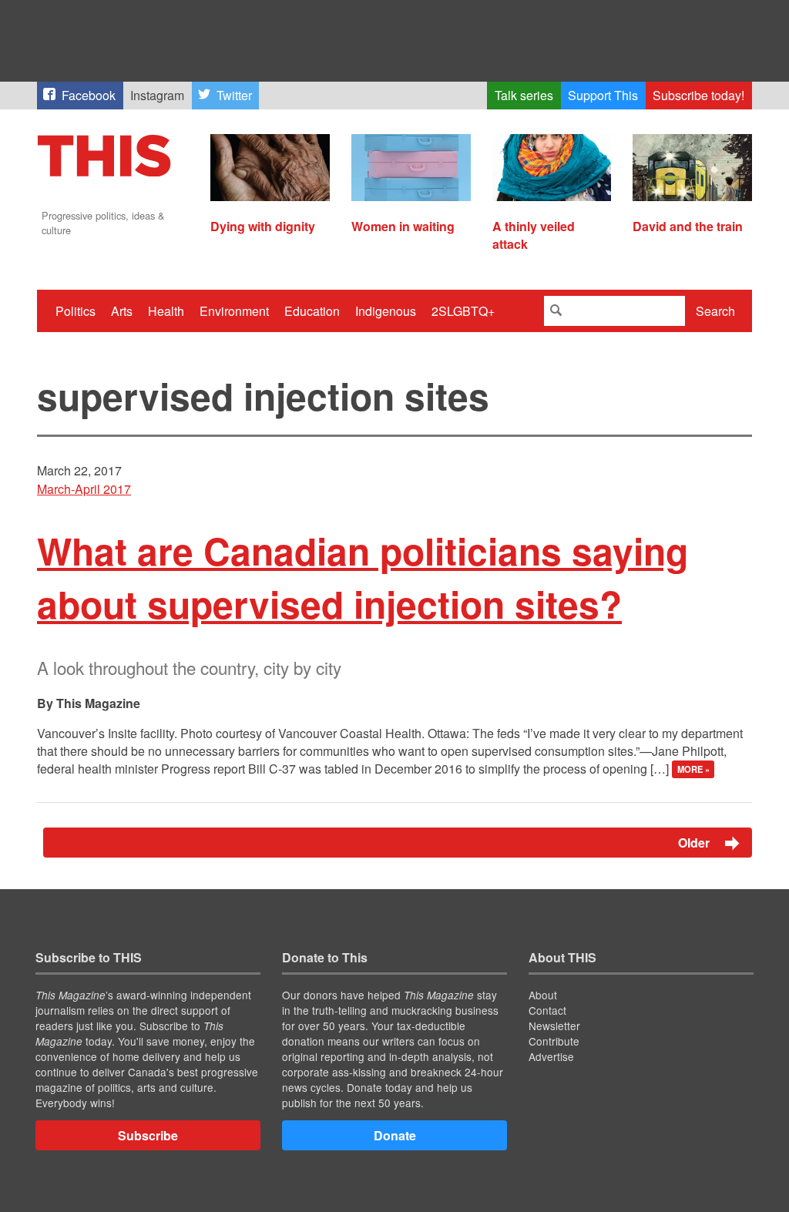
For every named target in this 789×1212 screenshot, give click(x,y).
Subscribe (148, 1135)
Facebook (89, 95)
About (543, 994)
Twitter (234, 95)
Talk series (524, 95)
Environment (234, 311)
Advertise (551, 1056)
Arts (122, 311)
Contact (547, 1010)
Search (715, 311)
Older (695, 842)
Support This (603, 95)
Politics (75, 311)
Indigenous (385, 311)
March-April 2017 (84, 489)
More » (693, 770)
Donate (395, 1135)
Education (312, 311)
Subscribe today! (698, 95)
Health (166, 311)
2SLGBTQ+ (463, 311)
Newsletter (554, 1025)
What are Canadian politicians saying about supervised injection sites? (362, 577)
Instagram (157, 95)
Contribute (554, 1041)
